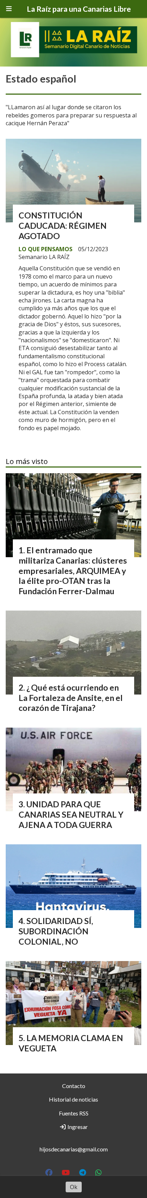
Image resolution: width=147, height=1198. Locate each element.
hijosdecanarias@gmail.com (74, 1149)
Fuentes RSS (73, 1113)
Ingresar (77, 1126)
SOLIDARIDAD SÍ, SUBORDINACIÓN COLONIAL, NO (56, 931)
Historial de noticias (73, 1099)
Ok (73, 1187)
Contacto (73, 1085)
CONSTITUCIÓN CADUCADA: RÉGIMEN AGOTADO (63, 225)
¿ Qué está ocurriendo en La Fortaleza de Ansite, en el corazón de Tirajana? (71, 697)
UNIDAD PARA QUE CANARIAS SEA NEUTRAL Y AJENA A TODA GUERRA (71, 814)
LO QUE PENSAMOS (45, 249)
